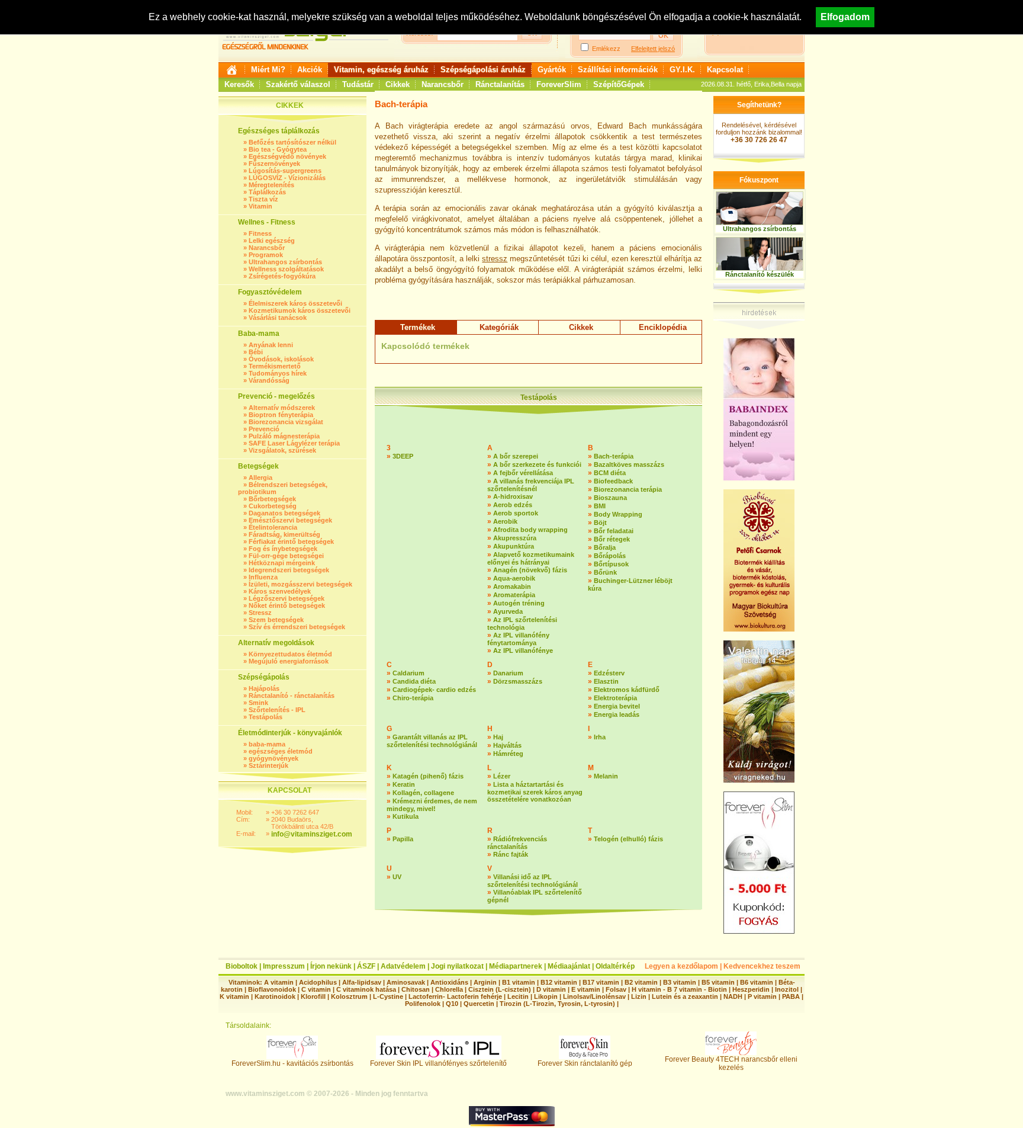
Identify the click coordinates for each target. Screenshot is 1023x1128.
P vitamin (763, 996)
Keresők (239, 84)
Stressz (260, 612)
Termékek (417, 327)
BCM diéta (610, 472)
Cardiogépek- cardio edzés (434, 689)
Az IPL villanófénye (523, 650)
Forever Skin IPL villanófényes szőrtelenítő (438, 1063)
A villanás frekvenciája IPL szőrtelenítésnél (530, 485)
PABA (792, 996)
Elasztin (606, 681)
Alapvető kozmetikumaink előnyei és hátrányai (530, 558)
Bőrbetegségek (272, 498)
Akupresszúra (514, 537)
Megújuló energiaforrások (289, 661)
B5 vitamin (718, 982)
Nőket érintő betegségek (287, 605)
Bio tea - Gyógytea (278, 149)
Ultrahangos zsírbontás (285, 261)
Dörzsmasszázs (517, 681)
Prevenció (264, 428)
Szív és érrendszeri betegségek (297, 626)
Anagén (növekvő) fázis (530, 569)
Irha (600, 737)
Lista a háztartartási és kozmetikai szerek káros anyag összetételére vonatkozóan (535, 792)
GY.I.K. (682, 69)
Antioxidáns (449, 982)
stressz (494, 258)
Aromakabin (512, 586)
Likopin (546, 996)
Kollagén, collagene (423, 792)
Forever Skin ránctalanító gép (585, 1063)
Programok (266, 254)
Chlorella (449, 989)
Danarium (508, 673)
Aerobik (505, 521)
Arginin (485, 982)
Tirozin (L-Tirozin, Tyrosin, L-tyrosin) (557, 1003)
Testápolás (265, 716)
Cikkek (397, 84)
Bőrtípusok (611, 564)
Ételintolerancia (273, 527)
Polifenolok (422, 1003)
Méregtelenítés (271, 184)
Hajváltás (507, 745)
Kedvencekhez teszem (761, 966)
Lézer (501, 776)
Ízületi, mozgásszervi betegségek (300, 584)
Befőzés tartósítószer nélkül (292, 142)
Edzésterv (609, 673)
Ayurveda (508, 611)
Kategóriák (499, 327)
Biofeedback (613, 481)
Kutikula (406, 816)
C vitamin (316, 989)
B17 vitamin (601, 982)
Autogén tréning (519, 603)
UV (397, 876)
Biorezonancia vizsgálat (286, 421)
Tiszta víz (263, 199)
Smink (258, 702)
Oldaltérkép (615, 966)
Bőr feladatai (613, 530)
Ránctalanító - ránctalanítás (291, 695)
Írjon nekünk (331, 966)
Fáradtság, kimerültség (284, 534)
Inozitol (787, 989)
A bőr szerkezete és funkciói (537, 464)
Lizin (638, 996)
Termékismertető (275, 366)
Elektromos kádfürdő (627, 689)
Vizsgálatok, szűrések (282, 450)
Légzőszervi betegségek (286, 598)
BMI (600, 505)
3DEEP (403, 456)
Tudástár (358, 84)
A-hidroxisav (513, 496)
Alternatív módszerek (282, 407)
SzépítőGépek (618, 84)
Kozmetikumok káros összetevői (299, 310)
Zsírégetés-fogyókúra (282, 276)
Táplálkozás (267, 192)
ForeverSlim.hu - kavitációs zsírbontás (292, 1063)
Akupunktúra (513, 546)
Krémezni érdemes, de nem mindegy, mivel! (432, 804)
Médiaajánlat (569, 966)
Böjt (600, 522)
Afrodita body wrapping (530, 529)
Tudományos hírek (278, 373)
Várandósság (269, 380)
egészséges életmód (281, 751)
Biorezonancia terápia (628, 489)
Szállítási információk (618, 69)
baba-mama (267, 744)
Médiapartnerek (515, 966)
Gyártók (552, 69)
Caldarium (408, 673)
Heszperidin (751, 989)
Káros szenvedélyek (280, 591)
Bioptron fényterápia (281, 414)
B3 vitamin (679, 982)
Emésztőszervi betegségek (290, 520)
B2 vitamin (641, 982)
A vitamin (279, 982)
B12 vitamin (559, 982)
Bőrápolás (610, 555)
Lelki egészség (272, 240)
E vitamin (585, 989)
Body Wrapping (618, 514)
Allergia (260, 477)
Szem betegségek (276, 619)
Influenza (263, 577)
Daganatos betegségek (284, 513)
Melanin (606, 776)
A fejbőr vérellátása (523, 472)
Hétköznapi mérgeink (282, 562)
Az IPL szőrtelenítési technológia (522, 623)
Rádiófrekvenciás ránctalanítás (517, 842)
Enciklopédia (663, 327)
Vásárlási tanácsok (278, 317)
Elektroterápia (615, 697)
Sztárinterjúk (268, 765)
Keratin (404, 784)
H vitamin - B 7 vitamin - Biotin (679, 989)
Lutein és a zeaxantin (685, 996)
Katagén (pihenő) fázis (428, 776)
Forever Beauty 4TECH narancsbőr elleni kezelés (731, 1063)
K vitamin (234, 996)
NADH (732, 996)
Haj (498, 737)
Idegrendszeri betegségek (289, 569)
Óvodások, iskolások (281, 359)
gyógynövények (273, 758)
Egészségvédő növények (287, 156)
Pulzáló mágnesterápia (284, 436)
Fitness (260, 233)
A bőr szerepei (515, 456)
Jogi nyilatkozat (457, 966)
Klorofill (313, 996)
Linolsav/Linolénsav (594, 996)
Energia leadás (616, 714)
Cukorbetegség (273, 505)
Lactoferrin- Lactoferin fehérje (455, 996)
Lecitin (518, 996)
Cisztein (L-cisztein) (499, 989)
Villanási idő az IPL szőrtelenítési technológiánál (532, 880)
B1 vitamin (518, 982)
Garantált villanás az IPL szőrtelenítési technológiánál (432, 740)
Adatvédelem (403, 966)
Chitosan (415, 989)
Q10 (452, 1003)
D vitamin (551, 989)
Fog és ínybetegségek (283, 548)
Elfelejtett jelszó (653, 48)
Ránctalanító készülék (759, 274)
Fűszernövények (274, 163)
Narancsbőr (443, 84)
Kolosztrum (349, 996)
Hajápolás (264, 688)
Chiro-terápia (413, 697)
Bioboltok (242, 966)
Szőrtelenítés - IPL (277, 709)
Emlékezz (606, 48)
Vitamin (260, 206)
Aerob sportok (515, 513)
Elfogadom (845, 17)
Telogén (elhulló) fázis (628, 838)
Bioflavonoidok (272, 989)
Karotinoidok (275, 996)
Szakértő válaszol (298, 84)
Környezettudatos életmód (290, 654)
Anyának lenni (271, 344)
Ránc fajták (510, 854)
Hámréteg (508, 753)
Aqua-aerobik (514, 578)
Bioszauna (610, 497)
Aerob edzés (512, 504)
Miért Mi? (268, 69)
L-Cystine (388, 996)
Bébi (256, 351)
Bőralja (605, 547)
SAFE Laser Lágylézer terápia (294, 443)
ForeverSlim (558, 84)
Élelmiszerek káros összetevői (295, 303)
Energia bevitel (617, 706)
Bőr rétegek (612, 539)
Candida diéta (414, 681)
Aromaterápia (514, 594)
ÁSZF (366, 966)
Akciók (309, 69)
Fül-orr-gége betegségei (286, 555)
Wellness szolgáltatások (286, 269)
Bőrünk (605, 572)
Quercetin (479, 1003)
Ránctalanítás (500, 84)
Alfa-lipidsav (361, 982)
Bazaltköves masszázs (629, 464)
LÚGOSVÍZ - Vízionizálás (287, 177)
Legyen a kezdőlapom (681, 966)
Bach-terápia (613, 456)
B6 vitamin (756, 982)
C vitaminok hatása (366, 989)
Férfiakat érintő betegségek (291, 541)
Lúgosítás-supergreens (285, 170)
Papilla (403, 838)
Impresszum (284, 966)
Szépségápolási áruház (483, 69)
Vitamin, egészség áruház (381, 69)
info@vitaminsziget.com (311, 834)
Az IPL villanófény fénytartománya (518, 639)
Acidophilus (318, 982)
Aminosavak (406, 982)
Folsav (616, 989)
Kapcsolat (725, 69)
